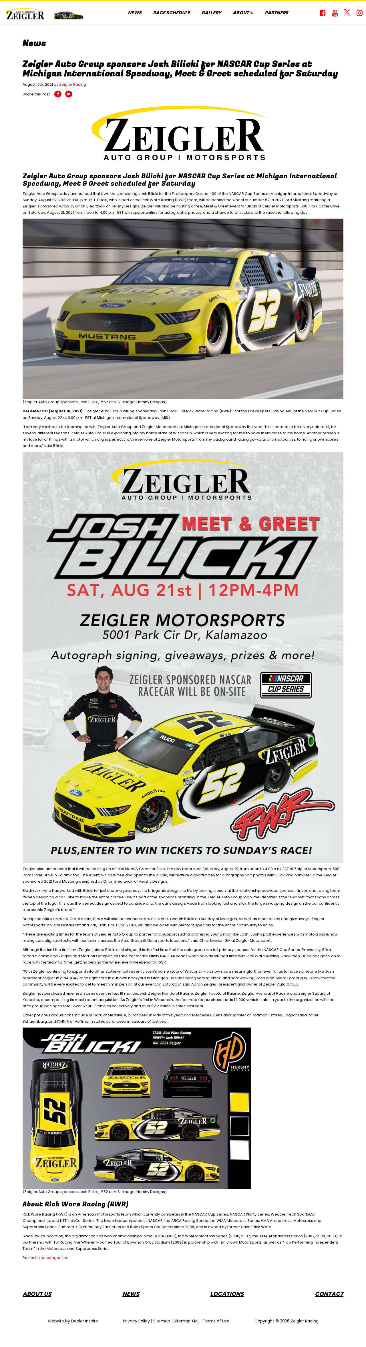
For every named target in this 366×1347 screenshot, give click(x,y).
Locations (227, 1294)
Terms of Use (216, 1321)
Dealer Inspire (84, 1321)
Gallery (211, 12)
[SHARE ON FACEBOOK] (57, 94)
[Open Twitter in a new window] (347, 13)
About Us (37, 1294)
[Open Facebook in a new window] (322, 13)
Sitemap (161, 1321)
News (135, 12)
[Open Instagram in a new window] (359, 13)
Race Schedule (171, 12)
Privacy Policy (136, 1321)
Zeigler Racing (72, 84)
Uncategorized (55, 1257)
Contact (329, 1294)
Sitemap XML (186, 1321)
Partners (276, 12)
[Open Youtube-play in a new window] (335, 13)
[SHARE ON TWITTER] (68, 94)
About (241, 12)
